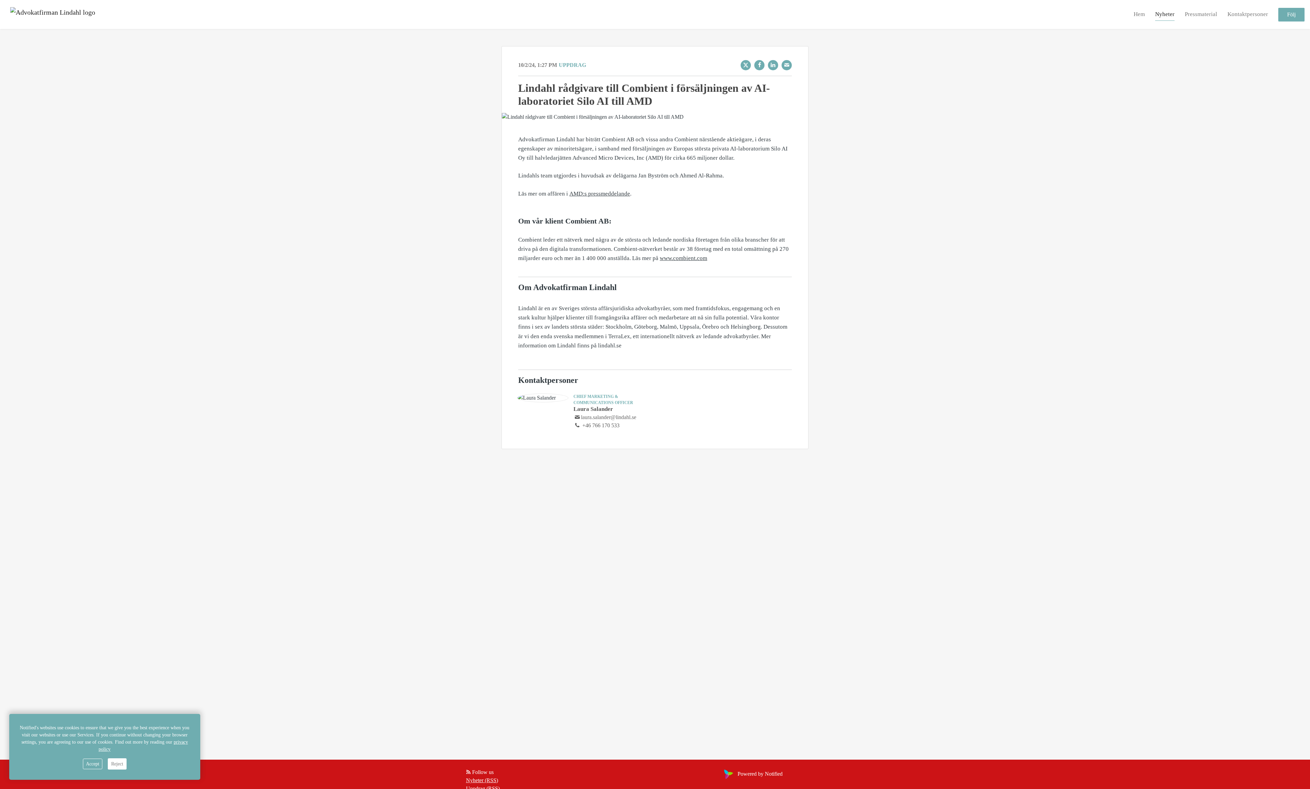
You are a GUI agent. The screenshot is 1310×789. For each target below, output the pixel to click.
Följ (1291, 14)
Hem (1139, 14)
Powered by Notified (760, 774)
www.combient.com (683, 258)
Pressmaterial (1201, 14)
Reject (117, 763)
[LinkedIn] (773, 65)
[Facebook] (759, 65)
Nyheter (1165, 14)
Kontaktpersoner (1247, 14)
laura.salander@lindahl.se (608, 417)
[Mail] (787, 65)
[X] (746, 65)
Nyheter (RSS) (482, 780)
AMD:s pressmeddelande (599, 193)
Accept (92, 763)
